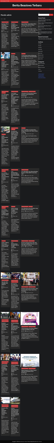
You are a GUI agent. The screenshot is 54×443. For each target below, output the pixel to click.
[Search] (52, 9)
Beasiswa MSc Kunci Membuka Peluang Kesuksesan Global (5, 411)
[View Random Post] (50, 9)
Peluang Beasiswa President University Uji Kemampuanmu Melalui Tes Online (15, 368)
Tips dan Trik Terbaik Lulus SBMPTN (5, 283)
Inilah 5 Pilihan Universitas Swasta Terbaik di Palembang (5, 244)
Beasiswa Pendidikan (5, 91)
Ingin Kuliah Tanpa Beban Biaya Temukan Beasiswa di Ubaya (28, 24)
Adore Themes (39, 441)
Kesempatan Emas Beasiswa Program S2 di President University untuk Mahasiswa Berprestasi (15, 287)
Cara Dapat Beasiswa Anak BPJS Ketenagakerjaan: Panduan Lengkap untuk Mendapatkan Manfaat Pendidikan (15, 98)
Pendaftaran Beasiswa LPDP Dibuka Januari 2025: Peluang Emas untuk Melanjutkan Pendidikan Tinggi (14, 135)
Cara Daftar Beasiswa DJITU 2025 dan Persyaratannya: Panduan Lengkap (5, 176)
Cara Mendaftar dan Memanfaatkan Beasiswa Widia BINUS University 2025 (29, 173)
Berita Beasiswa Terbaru (27, 5)
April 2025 (40, 47)
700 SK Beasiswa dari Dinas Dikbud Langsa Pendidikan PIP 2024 (29, 329)
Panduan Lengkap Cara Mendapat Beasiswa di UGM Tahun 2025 (15, 26)
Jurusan (39, 69)
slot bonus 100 (41, 75)
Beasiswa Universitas (15, 91)
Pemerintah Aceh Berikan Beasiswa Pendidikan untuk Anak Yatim (5, 368)
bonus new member (42, 77)
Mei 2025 (39, 45)
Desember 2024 (40, 55)
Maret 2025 (40, 49)
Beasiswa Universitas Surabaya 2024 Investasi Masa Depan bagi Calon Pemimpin (29, 290)
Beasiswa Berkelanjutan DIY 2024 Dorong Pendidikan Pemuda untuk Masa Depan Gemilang (29, 244)
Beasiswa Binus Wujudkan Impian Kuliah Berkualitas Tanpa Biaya (5, 26)
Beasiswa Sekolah (4, 363)
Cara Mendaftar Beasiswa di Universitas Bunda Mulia (5, 96)
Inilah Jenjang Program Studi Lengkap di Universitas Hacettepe (14, 211)
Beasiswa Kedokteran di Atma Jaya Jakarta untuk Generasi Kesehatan (5, 326)
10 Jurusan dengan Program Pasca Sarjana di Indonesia (5, 64)
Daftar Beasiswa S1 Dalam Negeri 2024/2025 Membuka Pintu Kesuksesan (29, 371)
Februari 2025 (40, 51)
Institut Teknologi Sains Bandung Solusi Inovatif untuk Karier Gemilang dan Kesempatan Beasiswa (15, 412)
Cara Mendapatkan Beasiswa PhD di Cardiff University (15, 245)
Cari (39, 13)
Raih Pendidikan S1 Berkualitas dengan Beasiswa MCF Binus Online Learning (29, 131)
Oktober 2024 (40, 58)
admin (3, 30)
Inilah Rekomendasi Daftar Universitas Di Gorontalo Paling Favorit (5, 139)
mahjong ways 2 (41, 73)
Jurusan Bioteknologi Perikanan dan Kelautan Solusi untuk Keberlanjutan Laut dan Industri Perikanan (15, 60)
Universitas (13, 53)
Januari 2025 (40, 53)
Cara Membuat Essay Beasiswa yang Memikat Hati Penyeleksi (29, 209)
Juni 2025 (39, 43)
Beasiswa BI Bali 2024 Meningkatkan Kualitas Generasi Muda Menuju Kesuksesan (15, 326)
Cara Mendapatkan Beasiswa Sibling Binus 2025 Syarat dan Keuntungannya (15, 174)
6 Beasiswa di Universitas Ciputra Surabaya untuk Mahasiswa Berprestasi (29, 94)
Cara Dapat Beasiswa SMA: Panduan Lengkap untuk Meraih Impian (5, 212)
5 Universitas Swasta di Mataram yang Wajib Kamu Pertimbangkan (29, 56)
